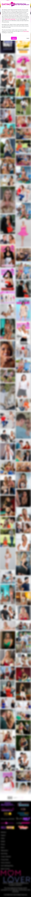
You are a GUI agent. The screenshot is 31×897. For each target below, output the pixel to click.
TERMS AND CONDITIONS (10, 19)
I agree (14, 38)
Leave (27, 38)
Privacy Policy (26, 31)
